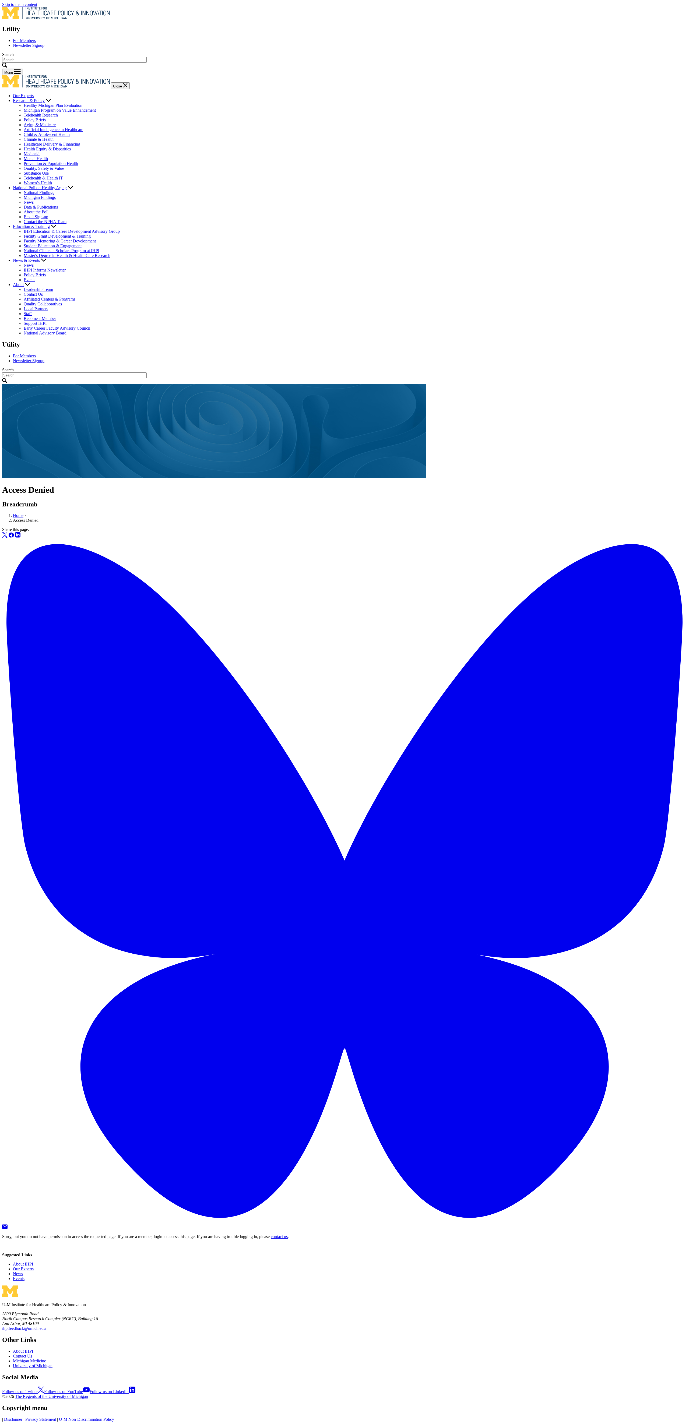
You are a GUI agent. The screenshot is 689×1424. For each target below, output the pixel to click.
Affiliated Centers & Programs (49, 299)
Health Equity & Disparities (47, 149)
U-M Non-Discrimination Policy (86, 1419)
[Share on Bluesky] (344, 1221)
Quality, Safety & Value (44, 168)
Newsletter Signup (28, 45)
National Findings (39, 192)
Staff (28, 313)
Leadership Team (38, 289)
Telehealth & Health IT (43, 178)
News (29, 202)
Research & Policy (29, 100)
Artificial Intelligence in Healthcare (53, 129)
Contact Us (33, 294)
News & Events (26, 260)
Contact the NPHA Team (45, 221)
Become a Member (40, 318)
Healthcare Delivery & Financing (52, 144)
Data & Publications (41, 207)
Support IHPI (35, 323)
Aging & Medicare (40, 124)
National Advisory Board (45, 333)
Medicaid (32, 153)
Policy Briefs (35, 120)
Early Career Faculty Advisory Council (57, 328)
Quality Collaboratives (43, 304)
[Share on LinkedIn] (17, 536)
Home (18, 515)
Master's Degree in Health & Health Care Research (67, 255)
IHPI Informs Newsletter (45, 270)
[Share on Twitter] (5, 536)
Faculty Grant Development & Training (57, 236)
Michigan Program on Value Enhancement (60, 110)
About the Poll (36, 212)
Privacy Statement (40, 1419)
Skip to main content (19, 4)
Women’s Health (38, 183)
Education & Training (31, 226)
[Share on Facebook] (12, 536)
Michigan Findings (40, 197)
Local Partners (36, 308)
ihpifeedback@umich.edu (24, 1328)
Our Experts (23, 95)
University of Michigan (32, 1365)
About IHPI (23, 1264)
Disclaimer (13, 1419)
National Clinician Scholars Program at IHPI (61, 250)
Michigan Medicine (29, 1361)
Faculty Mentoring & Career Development (60, 241)
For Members (24, 40)
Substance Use (36, 173)
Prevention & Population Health (51, 163)
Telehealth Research (41, 115)
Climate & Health (39, 139)
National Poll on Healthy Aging (40, 187)
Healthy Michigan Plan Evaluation (53, 105)
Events (29, 279)
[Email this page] (5, 1227)
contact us (279, 1236)
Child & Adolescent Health (47, 134)
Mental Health (36, 158)
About (18, 284)
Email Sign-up (36, 216)
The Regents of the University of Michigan (51, 1396)
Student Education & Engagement (53, 246)
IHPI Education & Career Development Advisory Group (72, 231)
